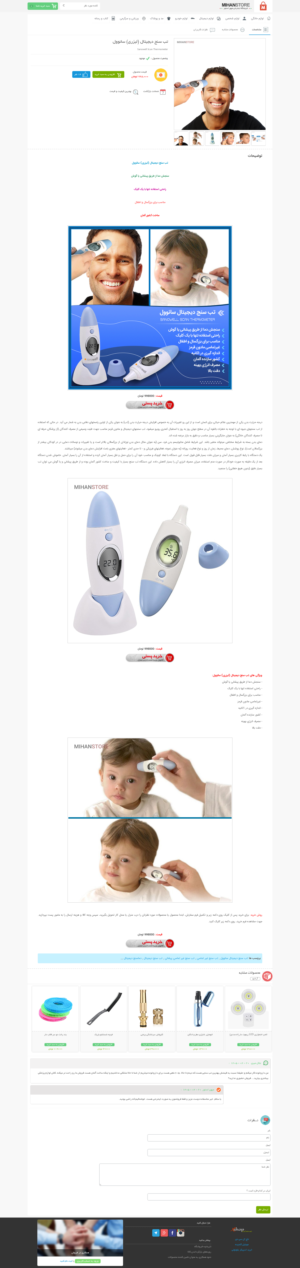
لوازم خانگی (257, 18)
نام (269, 1130)
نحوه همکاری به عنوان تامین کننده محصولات (189, 1257)
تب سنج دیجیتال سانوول (234, 958)
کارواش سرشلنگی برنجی (152, 1035)
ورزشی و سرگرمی (129, 18)
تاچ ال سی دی (242, 1239)
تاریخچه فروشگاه (202, 1246)
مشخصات (256, 29)
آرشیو (255, 979)
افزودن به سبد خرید (104, 74)
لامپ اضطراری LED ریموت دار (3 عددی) (248, 1035)
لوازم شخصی (232, 18)
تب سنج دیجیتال (152, 958)
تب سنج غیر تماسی (207, 958)
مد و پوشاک (156, 18)
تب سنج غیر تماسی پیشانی (179, 958)
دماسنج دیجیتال (132, 958)
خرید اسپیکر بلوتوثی (242, 1250)
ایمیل (268, 1145)
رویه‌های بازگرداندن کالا (199, 1252)
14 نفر (77, 74)
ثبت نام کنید (66, 1261)
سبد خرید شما (43, 6)
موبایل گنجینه (242, 1244)
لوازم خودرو (181, 18)
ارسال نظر (263, 1209)
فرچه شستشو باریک (103, 1035)
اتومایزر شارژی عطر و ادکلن (200, 1035)
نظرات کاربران (200, 29)
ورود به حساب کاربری (88, 1261)
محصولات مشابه (230, 29)
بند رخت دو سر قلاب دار (55, 1035)
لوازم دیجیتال (206, 18)
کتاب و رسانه (101, 18)
